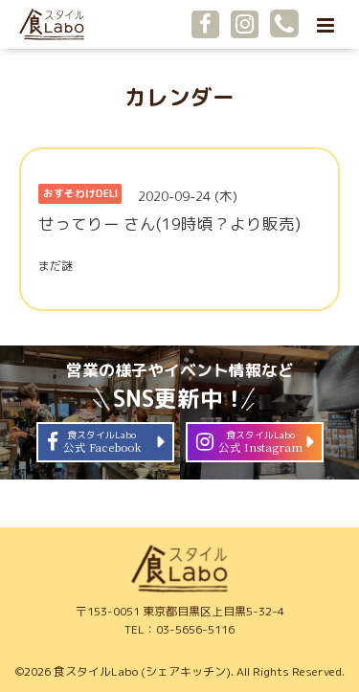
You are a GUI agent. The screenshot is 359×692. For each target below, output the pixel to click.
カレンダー (179, 97)
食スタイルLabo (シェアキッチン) (142, 671)
